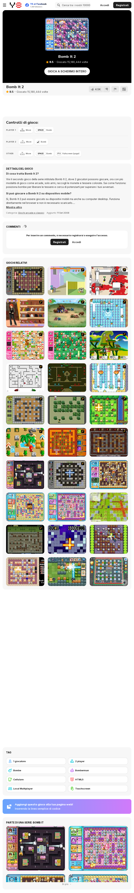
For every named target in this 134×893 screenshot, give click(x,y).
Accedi (104, 5)
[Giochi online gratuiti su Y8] (15, 5)
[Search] (58, 5)
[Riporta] (115, 89)
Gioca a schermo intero (67, 71)
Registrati (122, 5)
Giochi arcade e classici (31, 212)
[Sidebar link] (4, 5)
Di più (65, 884)
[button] (14, 207)
